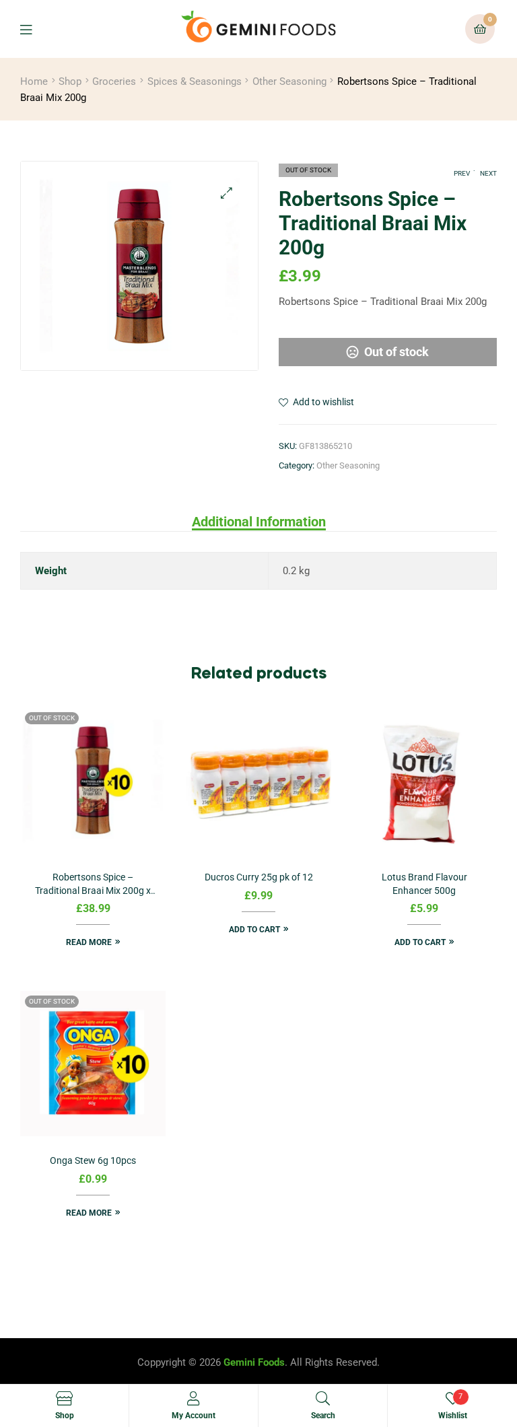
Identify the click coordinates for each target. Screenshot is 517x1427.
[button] (226, 193)
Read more (89, 942)
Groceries (114, 81)
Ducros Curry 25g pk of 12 (259, 877)
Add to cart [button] (254, 929)
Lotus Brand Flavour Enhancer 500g (424, 884)
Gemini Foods (254, 1362)
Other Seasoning (289, 81)
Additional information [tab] (259, 522)
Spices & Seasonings (194, 81)
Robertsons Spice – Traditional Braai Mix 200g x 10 (93, 885)
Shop (70, 81)
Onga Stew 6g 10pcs (93, 1160)
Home (34, 81)
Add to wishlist (323, 401)
